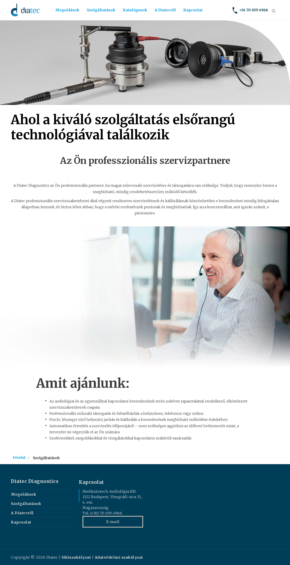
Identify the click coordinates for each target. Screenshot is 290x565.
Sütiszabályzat (76, 557)
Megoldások (67, 10)
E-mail (113, 521)
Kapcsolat (193, 10)
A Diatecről (165, 10)
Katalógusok (135, 10)
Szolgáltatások (101, 10)
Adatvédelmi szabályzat (119, 557)
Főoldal (19, 458)
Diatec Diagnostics (34, 481)
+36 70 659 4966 (253, 10)
